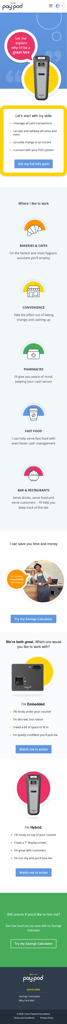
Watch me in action (33, 749)
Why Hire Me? (27, 1000)
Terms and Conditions (24, 1017)
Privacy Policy (46, 1017)
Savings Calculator (29, 996)
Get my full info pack (33, 164)
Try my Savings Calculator (33, 619)
